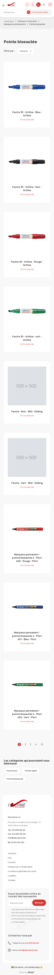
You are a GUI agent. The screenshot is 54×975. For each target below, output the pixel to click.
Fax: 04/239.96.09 (17, 834)
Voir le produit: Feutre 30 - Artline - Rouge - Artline (27, 244)
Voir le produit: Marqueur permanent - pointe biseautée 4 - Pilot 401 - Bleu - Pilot (27, 617)
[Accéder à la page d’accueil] (11, 5)
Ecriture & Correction (27, 21)
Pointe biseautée (37, 24)
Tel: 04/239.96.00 (16, 830)
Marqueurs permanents (15, 24)
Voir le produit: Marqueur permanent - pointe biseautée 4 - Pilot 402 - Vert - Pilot (27, 695)
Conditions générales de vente (22, 871)
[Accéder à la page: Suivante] (42, 744)
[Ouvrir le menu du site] (50, 5)
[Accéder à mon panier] (27, 4)
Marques (24, 51)
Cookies (11, 880)
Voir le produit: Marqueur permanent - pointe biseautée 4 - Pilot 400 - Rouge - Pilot (27, 538)
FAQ (10, 857)
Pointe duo (12, 770)
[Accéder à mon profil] (33, 4)
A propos (12, 853)
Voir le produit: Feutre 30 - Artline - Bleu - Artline (27, 95)
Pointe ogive (31, 770)
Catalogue (9, 21)
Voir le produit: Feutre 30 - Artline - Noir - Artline (27, 169)
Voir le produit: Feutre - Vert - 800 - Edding (27, 464)
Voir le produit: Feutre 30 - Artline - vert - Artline (27, 319)
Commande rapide (40, 12)
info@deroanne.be (17, 838)
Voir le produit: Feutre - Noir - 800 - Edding (27, 392)
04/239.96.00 (32, 943)
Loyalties (12, 875)
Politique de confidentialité (20, 866)
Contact (12, 862)
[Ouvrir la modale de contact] (38, 4)
